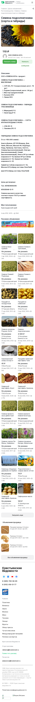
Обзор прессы (7, 627)
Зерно (4, 609)
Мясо (4, 615)
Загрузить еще (17, 515)
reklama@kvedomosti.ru (10, 650)
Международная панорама (12, 634)
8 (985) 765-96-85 (9, 581)
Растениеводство (7, 11)
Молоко (5, 612)
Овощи (4, 621)
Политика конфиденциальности (14, 690)
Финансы (5, 605)
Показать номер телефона (9, 62)
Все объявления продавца (17, 557)
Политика (6, 602)
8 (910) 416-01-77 (9, 585)
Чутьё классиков (8, 631)
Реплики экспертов (9, 637)
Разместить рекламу (9, 653)
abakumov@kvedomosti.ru (11, 661)
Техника (5, 618)
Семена (17, 11)
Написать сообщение (25, 62)
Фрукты (5, 624)
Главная (4, 8)
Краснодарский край (9, 208)
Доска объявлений (14, 8)
